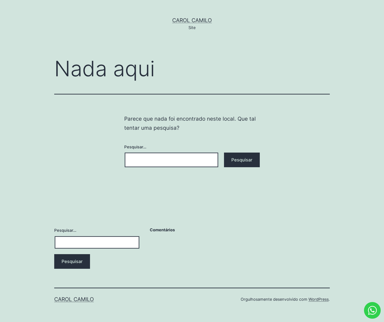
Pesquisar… (135, 147)
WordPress (318, 299)
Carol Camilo (192, 20)
